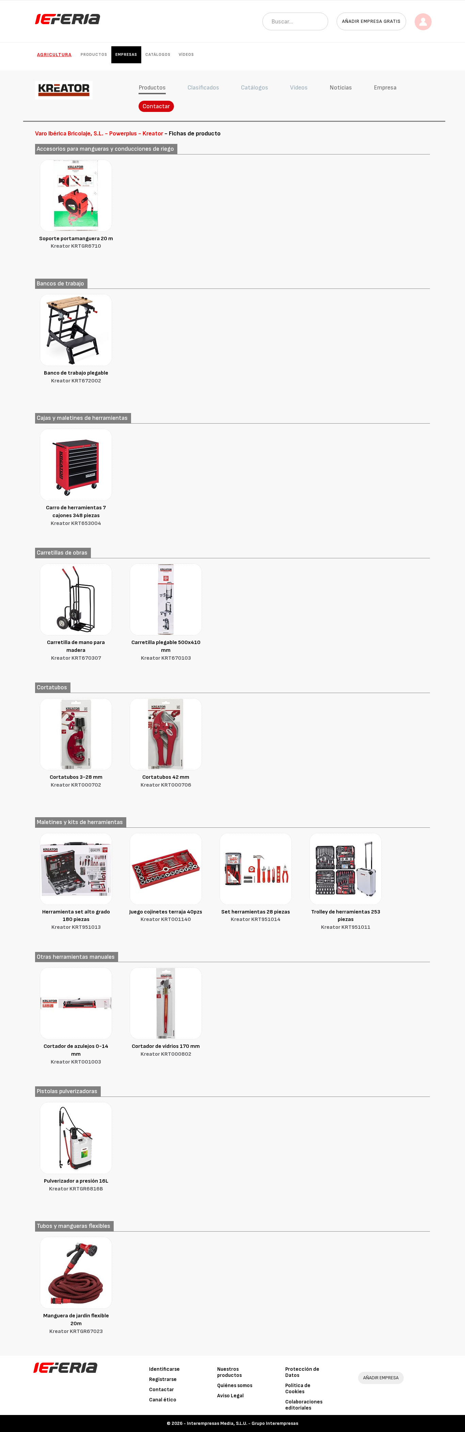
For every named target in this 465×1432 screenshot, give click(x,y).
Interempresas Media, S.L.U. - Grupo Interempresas (242, 1423)
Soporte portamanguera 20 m (76, 242)
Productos (94, 54)
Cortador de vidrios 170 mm (166, 1050)
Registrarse (163, 1379)
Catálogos (158, 54)
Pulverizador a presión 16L (76, 1185)
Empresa (385, 87)
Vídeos (186, 54)
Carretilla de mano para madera (76, 650)
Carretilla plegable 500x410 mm (166, 650)
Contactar (156, 106)
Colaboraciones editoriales (303, 1405)
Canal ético (162, 1400)
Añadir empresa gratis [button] (371, 21)
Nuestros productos (229, 1372)
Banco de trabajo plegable (76, 377)
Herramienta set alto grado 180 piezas (76, 920)
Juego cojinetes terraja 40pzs (165, 916)
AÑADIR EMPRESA (381, 1378)
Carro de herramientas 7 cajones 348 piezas (76, 516)
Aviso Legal (230, 1396)
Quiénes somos (234, 1385)
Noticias (341, 87)
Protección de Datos (302, 1372)
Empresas (126, 54)
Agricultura (54, 54)
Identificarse (164, 1369)
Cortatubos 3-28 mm (76, 781)
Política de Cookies (297, 1388)
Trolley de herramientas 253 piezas (345, 920)
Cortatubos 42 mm (166, 781)
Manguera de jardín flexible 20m (76, 1324)
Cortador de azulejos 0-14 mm (76, 1054)
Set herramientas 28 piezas (255, 916)
